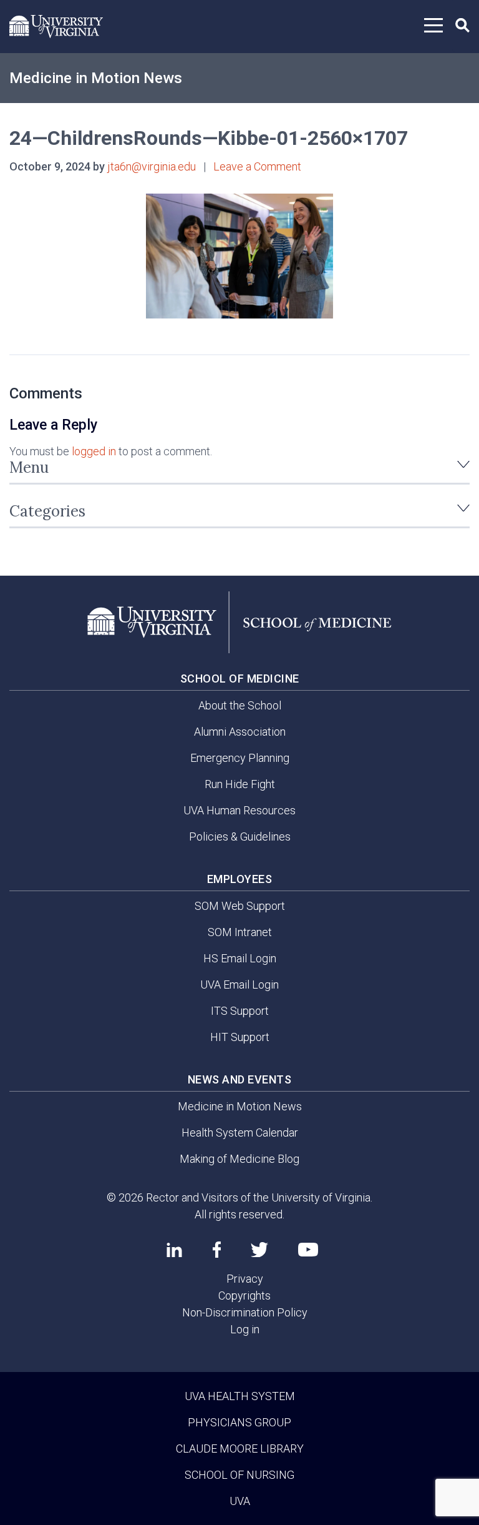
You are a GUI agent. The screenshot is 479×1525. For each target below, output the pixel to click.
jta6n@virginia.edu (151, 166)
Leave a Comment (257, 166)
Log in (244, 1329)
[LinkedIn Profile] (174, 1249)
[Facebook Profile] (217, 1249)
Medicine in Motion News (95, 78)
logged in (94, 451)
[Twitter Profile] (259, 1250)
